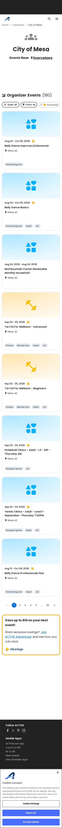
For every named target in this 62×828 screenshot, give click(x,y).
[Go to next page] (54, 605)
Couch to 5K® (13, 747)
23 (47, 605)
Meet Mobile (12, 755)
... (42, 605)
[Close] (57, 772)
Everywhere (42, 58)
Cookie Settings (31, 803)
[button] (29, 104)
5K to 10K (10, 751)
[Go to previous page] (7, 605)
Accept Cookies (31, 821)
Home (5, 24)
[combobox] (10, 104)
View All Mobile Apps (17, 759)
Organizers (18, 24)
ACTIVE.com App (15, 743)
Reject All (31, 812)
